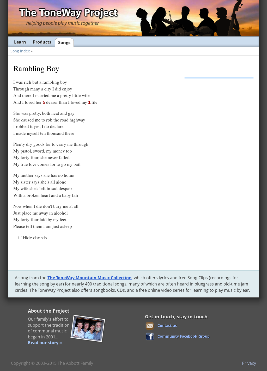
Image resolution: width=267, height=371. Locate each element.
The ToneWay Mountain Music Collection (89, 278)
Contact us (167, 325)
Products (42, 42)
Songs (64, 42)
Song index (20, 50)
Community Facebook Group (183, 336)
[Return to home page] (68, 18)
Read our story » (45, 342)
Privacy (249, 363)
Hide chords (34, 238)
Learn (20, 42)
